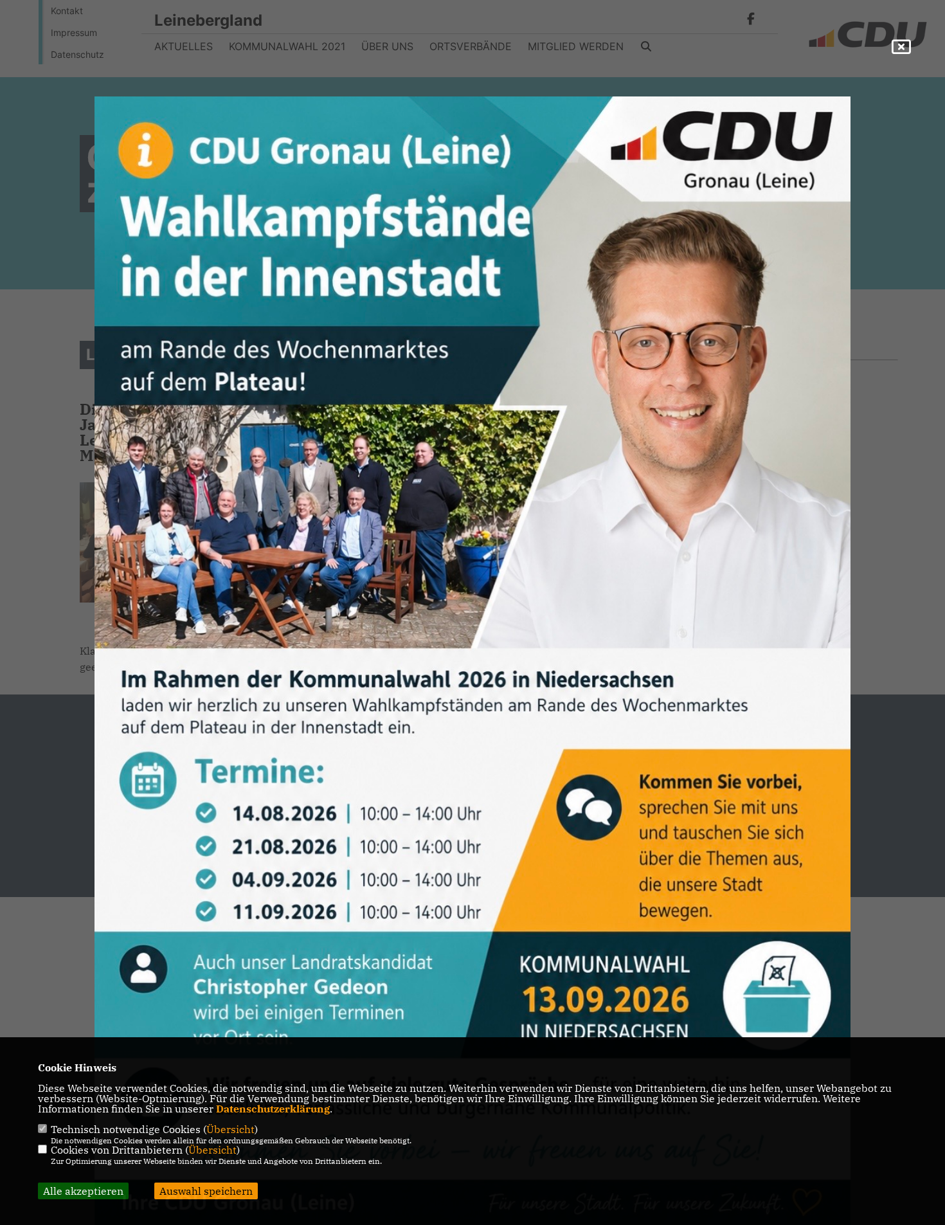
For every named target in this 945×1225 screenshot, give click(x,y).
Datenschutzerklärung (273, 1108)
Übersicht (230, 1129)
